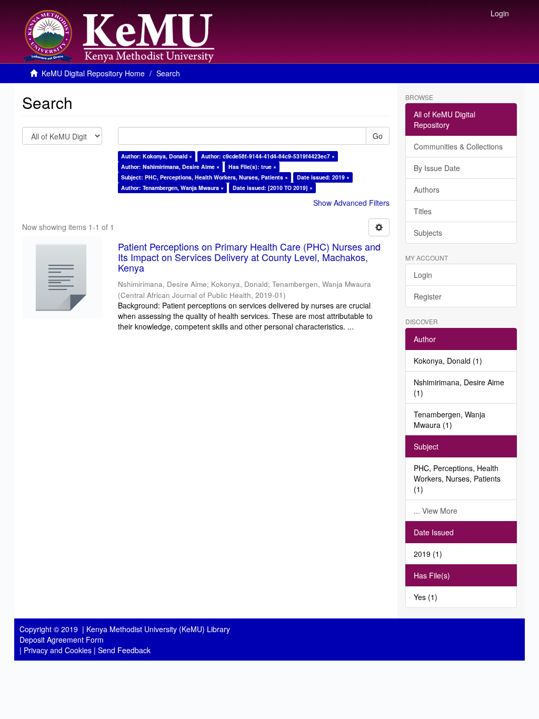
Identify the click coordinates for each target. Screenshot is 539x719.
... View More (435, 510)
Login (423, 274)
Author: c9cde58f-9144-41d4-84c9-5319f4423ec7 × (268, 156)
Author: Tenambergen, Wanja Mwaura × (172, 188)
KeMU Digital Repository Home (93, 73)
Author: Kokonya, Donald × (156, 156)
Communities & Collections (458, 146)
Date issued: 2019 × (323, 177)
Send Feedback (124, 650)
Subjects (428, 232)
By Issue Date (437, 168)
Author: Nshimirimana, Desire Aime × (170, 167)
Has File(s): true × (252, 167)
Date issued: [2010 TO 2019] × (273, 188)
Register (428, 296)
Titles (423, 211)
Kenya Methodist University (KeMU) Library (158, 629)
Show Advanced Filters (351, 202)
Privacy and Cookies (58, 650)
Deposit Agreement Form (61, 639)
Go (378, 136)
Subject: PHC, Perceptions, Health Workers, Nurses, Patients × (204, 177)
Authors (427, 189)
